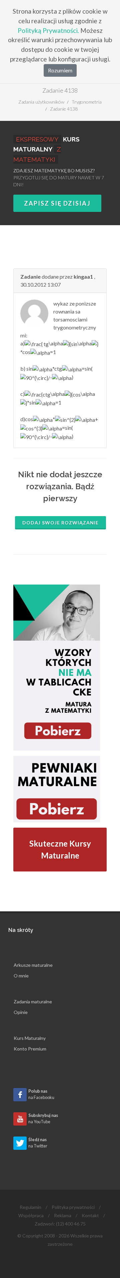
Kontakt (90, 1215)
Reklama (62, 1215)
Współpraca (31, 1215)
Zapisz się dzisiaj (57, 203)
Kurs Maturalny (30, 1038)
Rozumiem (60, 70)
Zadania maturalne (33, 1001)
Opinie (21, 1012)
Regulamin (30, 1207)
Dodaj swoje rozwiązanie (60, 522)
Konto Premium (30, 1048)
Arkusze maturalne (33, 965)
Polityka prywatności (73, 1207)
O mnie (21, 975)
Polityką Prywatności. (48, 30)
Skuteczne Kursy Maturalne (60, 849)
